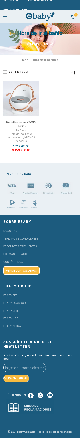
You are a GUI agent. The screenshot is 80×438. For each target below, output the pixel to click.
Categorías (37, 44)
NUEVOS (29, 137)
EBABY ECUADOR (14, 303)
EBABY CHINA (12, 326)
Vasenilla (21, 141)
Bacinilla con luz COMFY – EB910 (21, 124)
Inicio (25, 60)
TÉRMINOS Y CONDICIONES (20, 238)
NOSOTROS (10, 230)
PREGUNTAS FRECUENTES (20, 246)
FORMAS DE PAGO (15, 254)
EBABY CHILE (11, 310)
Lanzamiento (15, 137)
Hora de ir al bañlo (21, 134)
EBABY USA (10, 318)
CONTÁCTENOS (13, 261)
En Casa (21, 130)
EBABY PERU (11, 295)
